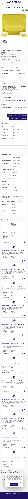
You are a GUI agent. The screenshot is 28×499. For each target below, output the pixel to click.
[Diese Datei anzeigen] (3, 101)
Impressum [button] (8, 493)
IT (11, 7)
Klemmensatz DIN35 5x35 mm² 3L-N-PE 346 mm (13, 437)
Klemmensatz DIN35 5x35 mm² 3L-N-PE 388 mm (13, 455)
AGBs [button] (20, 493)
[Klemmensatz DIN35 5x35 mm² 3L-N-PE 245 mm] (14, 378)
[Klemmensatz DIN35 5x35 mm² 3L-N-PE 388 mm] (14, 453)
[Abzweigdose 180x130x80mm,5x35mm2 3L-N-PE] (14, 225)
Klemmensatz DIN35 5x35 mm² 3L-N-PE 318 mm (13, 418)
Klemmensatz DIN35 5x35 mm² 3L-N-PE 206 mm (13, 305)
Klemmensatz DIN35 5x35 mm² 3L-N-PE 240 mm (13, 343)
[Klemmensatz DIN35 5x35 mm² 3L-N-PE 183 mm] (14, 267)
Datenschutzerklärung (16, 482)
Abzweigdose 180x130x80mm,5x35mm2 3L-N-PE (13, 228)
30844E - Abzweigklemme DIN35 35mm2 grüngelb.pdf (15, 100)
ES (17, 7)
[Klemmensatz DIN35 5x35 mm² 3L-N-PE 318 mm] (14, 416)
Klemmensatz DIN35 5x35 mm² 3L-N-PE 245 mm (13, 380)
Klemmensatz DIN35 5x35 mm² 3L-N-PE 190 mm (13, 286)
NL (20, 7)
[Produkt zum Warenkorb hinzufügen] (24, 242)
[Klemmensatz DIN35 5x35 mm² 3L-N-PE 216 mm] (14, 322)
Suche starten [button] (26, 5)
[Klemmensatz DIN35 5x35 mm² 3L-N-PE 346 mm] (14, 434)
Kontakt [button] (15, 493)
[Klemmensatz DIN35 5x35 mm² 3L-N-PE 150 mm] (14, 248)
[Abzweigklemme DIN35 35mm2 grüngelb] (14, 25)
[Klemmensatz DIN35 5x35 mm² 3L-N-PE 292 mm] (14, 397)
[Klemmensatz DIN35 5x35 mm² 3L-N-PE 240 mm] (14, 341)
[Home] (14, 2)
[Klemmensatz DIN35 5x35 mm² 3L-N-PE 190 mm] (14, 284)
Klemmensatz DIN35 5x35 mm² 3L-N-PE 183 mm (13, 269)
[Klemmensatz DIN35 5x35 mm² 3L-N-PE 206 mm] (14, 303)
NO (23, 7)
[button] (1, 10)
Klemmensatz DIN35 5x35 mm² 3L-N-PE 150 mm (13, 250)
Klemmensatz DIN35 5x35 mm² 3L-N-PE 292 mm (13, 399)
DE (6, 7)
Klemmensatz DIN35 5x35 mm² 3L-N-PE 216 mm (13, 324)
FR (14, 7)
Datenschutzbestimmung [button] (14, 495)
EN (9, 7)
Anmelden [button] (27, 7)
